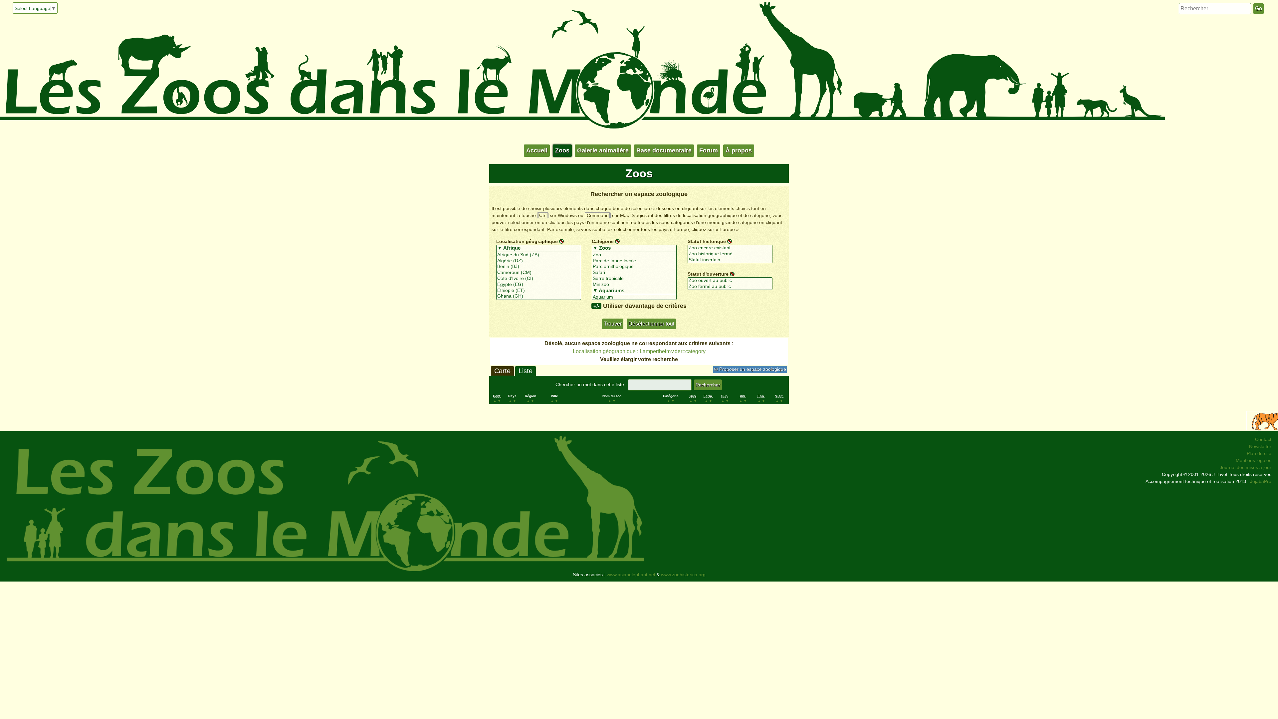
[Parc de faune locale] (634, 261)
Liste (525, 370)
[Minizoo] (634, 285)
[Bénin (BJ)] (539, 267)
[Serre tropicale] (634, 279)
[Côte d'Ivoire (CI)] (539, 279)
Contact (1263, 439)
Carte (502, 370)
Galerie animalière (603, 150)
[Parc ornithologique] (634, 267)
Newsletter (1260, 446)
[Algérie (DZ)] (539, 261)
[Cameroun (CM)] (539, 273)
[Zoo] (634, 255)
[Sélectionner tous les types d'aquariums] (634, 291)
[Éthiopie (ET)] (539, 291)
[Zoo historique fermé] (730, 254)
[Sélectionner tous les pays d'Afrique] (539, 248)
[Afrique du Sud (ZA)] (539, 255)
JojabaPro (1260, 481)
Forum (708, 150)
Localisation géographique (527, 241)
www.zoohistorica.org (683, 574)
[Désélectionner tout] (561, 241)
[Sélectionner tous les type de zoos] (634, 248)
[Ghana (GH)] (539, 296)
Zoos (562, 150)
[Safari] (634, 273)
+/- (596, 306)
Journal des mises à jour (1245, 467)
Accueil (536, 150)
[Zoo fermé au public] (730, 287)
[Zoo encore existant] (730, 248)
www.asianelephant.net (631, 574)
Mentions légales (1253, 460)
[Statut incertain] (730, 260)
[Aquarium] (634, 297)
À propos (739, 150)
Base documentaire (664, 150)
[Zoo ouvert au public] (730, 281)
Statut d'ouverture (708, 273)
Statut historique (707, 241)
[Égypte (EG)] (539, 285)
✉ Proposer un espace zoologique (750, 369)
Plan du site (1259, 453)
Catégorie (603, 241)
